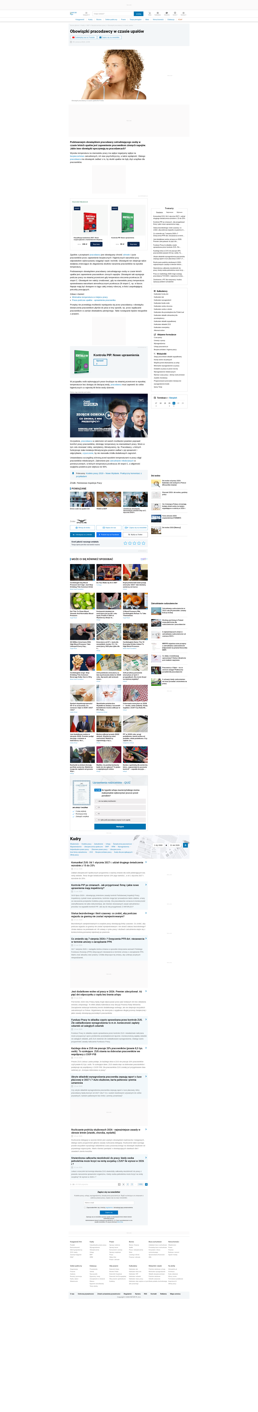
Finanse (170, 1250)
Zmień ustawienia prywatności (108, 1294)
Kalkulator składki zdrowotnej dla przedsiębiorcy (165, 316)
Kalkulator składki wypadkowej (165, 321)
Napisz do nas (111, 528)
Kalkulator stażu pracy (136, 1279)
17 (156, 403)
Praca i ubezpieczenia (136, 1250)
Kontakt (154, 1294)
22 (178, 403)
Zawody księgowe (75, 1254)
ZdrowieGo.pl (172, 1269)
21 (174, 403)
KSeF (180, 19)
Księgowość (80, 19)
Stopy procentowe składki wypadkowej (168, 357)
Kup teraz (96, 244)
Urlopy (108, 844)
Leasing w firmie (134, 1254)
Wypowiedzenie (76, 847)
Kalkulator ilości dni (135, 1271)
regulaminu (109, 1207)
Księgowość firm (76, 1242)
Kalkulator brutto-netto (162, 303)
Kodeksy (112, 1281)
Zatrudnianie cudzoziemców (164, 603)
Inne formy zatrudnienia (78, 852)
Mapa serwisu (175, 1294)
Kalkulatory (162, 291)
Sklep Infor (112, 1257)
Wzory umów (172, 1276)
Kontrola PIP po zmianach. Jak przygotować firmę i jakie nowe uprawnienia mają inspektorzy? (169, 223)
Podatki (72, 1245)
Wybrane (179, 212)
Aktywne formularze (166, 334)
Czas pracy (158, 337)
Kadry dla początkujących (123, 852)
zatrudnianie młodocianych (122, 461)
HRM (113, 847)
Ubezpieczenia (115, 849)
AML (150, 1257)
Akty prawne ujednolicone (117, 1279)
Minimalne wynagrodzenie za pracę (166, 366)
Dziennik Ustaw (114, 1269)
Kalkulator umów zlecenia (163, 306)
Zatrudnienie (98, 844)
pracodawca (75, 159)
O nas (72, 1294)
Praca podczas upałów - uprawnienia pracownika (93, 300)
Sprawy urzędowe (115, 1252)
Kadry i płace (74, 1279)
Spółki (131, 1247)
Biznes (98, 19)
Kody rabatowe (173, 1274)
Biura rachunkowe (155, 1242)
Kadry (90, 19)
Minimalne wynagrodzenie (157, 1271)
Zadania (72, 1274)
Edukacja (171, 19)
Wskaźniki (161, 353)
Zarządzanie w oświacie (97, 1279)
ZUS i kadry (74, 1252)
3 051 (141, 1184)
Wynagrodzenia (159, 343)
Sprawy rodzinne (114, 1245)
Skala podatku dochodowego (158, 1281)
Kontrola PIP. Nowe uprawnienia (116, 355)
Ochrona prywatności (86, 1294)
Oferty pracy (74, 855)
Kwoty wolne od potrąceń (163, 360)
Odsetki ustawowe (154, 1279)
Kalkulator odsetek (135, 1276)
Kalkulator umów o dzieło (163, 309)
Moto (147, 19)
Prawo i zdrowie (114, 1259)
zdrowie (126, 255)
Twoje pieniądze (135, 19)
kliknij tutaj (120, 1222)
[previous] (119, 1184)
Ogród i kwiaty (172, 1254)
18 (160, 403)
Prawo (123, 19)
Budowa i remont (173, 1252)
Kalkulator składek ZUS (162, 324)
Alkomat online (159, 330)
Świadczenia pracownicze (122, 844)
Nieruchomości (158, 19)
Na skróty (171, 1266)
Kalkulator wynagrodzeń (162, 300)
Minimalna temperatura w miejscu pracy (90, 297)
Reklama (163, 1294)
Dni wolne (155, 475)
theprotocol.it (172, 1281)
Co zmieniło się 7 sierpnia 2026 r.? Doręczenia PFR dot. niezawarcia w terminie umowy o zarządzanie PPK (169, 235)
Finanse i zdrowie (134, 1257)
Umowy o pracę (159, 340)
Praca (111, 1254)
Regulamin (128, 1294)
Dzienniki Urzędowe (115, 1274)
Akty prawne (113, 1266)
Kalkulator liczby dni (161, 294)
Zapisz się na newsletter (138, 528)
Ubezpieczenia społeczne (93, 847)
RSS (145, 1294)
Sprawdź (99, 362)
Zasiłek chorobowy (160, 378)
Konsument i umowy (115, 1250)
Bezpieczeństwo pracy (99, 25)
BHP (88, 25)
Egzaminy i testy (95, 1276)
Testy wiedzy (94, 1286)
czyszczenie (88, 453)
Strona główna (74, 25)
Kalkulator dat (159, 297)
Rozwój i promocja (76, 1276)
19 (165, 403)
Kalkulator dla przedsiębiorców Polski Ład (169, 312)
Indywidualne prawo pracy (79, 849)
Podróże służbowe (154, 1276)
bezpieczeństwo (77, 156)
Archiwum (171, 1271)
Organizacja (74, 1269)
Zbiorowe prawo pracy (99, 849)
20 (169, 403)
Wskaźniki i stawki (155, 1266)
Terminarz (162, 397)
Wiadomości (74, 844)
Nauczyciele (93, 1274)
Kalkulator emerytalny (161, 327)
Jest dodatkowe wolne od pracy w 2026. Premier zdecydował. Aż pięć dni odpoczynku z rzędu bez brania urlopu (167, 240)
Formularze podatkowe (175, 1279)
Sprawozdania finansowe (157, 1254)
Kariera (137, 1294)
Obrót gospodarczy (76, 1250)
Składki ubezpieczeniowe (157, 1274)
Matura (92, 1281)
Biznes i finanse (134, 1245)
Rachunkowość (75, 1247)
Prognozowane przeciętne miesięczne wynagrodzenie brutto (167, 382)
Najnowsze (169, 212)
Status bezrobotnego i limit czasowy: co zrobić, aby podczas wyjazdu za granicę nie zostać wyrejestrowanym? (168, 229)
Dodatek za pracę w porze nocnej (166, 369)
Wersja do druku (84, 528)
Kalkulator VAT (133, 1274)
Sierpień (173, 397)
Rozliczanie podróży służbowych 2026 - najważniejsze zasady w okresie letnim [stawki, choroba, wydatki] (167, 263)
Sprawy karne (113, 1247)
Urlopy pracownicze (161, 346)
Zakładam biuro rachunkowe (158, 1245)
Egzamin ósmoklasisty (97, 1283)
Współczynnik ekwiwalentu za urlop (166, 363)
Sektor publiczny (111, 19)
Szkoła (92, 1271)
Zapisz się (109, 1212)
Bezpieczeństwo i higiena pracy (165, 349)
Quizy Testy (158, 387)
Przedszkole (93, 1269)
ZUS (91, 852)
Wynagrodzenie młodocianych (165, 372)
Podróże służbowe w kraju (157, 1269)
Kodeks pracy (86, 844)
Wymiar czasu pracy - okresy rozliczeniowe (169, 375)
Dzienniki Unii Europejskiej (117, 1276)
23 (183, 403)
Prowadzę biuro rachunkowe (158, 1247)
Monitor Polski (113, 1271)
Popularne (159, 212)
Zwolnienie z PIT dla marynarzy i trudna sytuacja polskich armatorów (167, 281)
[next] (146, 1184)
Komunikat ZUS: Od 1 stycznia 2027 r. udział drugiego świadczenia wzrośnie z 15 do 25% (169, 217)
